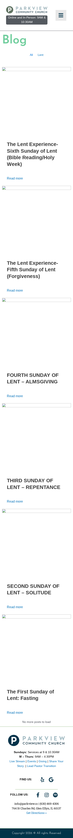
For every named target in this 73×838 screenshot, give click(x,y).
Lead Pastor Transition (41, 766)
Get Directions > (36, 813)
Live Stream (17, 761)
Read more (15, 178)
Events (31, 761)
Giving (43, 761)
